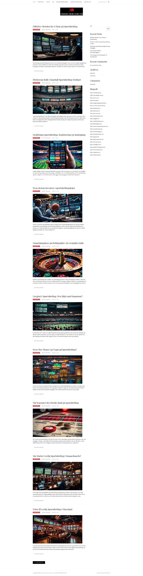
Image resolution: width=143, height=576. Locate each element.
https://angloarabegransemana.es (98, 103)
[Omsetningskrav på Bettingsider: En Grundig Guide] (57, 263)
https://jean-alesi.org (95, 113)
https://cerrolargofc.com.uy (96, 95)
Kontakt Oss (87, 1)
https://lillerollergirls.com (96, 124)
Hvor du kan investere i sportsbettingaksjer (54, 188)
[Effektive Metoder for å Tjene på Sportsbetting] (57, 46)
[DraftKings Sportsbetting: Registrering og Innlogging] (57, 154)
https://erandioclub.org (95, 92)
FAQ (53, 1)
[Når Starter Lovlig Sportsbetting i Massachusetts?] (57, 476)
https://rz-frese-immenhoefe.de (97, 105)
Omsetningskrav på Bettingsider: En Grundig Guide (58, 243)
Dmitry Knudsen (46, 29)
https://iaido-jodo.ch (95, 111)
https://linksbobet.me (95, 108)
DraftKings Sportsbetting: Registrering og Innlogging (59, 134)
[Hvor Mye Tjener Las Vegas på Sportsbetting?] (57, 369)
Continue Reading (39, 71)
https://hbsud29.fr (94, 100)
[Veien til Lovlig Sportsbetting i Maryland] (57, 529)
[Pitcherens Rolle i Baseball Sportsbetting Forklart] (57, 99)
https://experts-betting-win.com (97, 147)
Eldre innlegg (39, 562)
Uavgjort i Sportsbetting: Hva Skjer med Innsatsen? (58, 296)
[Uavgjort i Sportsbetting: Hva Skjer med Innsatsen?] (57, 316)
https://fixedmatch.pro (95, 155)
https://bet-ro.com (94, 98)
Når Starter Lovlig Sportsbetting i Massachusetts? (57, 456)
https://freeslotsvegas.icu (96, 131)
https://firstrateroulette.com (97, 134)
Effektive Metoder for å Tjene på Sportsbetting (55, 26)
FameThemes (107, 573)
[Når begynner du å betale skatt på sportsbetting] (57, 422)
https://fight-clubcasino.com (97, 139)
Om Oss (48, 1)
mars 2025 (92, 75)
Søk (91, 26)
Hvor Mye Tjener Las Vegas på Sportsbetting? (55, 349)
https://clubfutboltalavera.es (97, 121)
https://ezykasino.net (95, 152)
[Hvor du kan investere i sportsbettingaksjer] (57, 208)
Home (34, 1)
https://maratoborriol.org (96, 129)
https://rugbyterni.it (94, 118)
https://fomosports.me (95, 142)
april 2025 (92, 73)
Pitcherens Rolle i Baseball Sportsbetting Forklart (57, 79)
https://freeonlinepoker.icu (96, 149)
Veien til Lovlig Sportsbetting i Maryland (52, 509)
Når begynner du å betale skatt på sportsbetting (56, 402)
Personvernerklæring (62, 1)
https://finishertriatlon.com (96, 116)
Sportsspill (41, 1)
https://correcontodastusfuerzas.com (99, 126)
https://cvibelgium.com (95, 144)
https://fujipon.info (94, 137)
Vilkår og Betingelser (76, 1)
